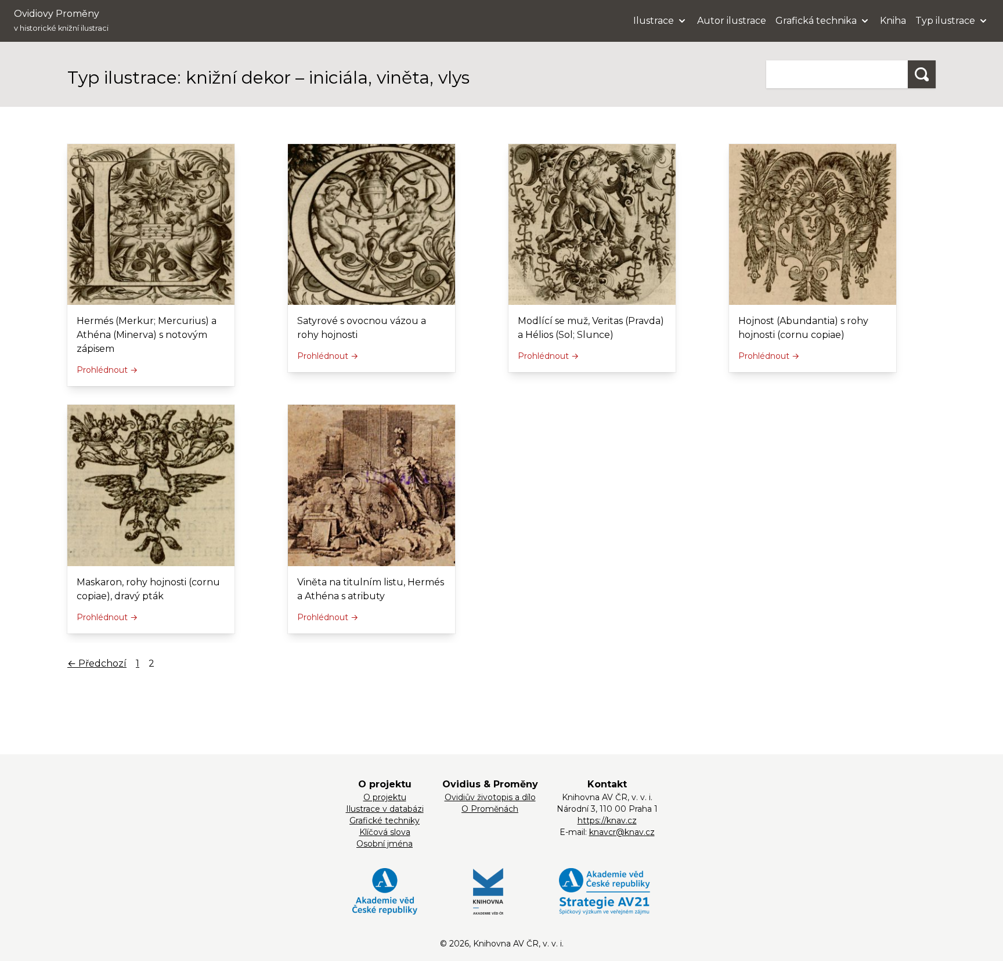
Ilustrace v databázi (385, 809)
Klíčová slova (384, 832)
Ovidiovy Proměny (61, 20)
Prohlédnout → (107, 370)
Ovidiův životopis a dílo (490, 797)
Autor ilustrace (731, 20)
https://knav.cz (607, 820)
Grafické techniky (384, 820)
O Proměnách (489, 809)
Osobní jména (384, 843)
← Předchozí (97, 663)
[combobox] (837, 74)
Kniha (893, 20)
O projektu (384, 797)
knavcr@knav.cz (622, 832)
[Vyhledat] (922, 74)
